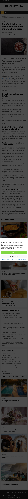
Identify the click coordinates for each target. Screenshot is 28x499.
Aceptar (14, 252)
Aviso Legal (23, 259)
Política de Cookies (6, 259)
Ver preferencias (14, 256)
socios (12, 244)
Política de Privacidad (15, 259)
